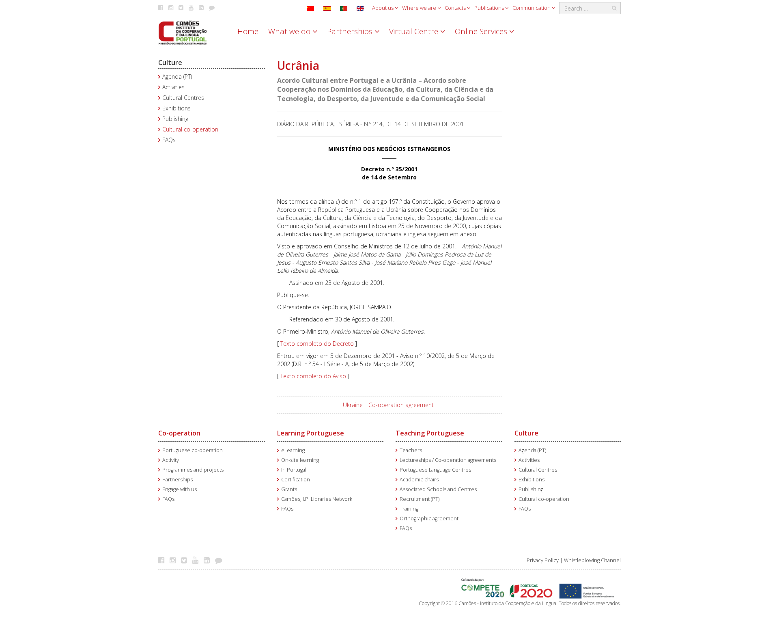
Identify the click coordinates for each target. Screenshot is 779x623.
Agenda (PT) (177, 76)
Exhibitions (176, 108)
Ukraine (353, 405)
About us (383, 7)
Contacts (456, 7)
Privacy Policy (543, 560)
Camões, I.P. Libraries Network (316, 499)
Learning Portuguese (310, 433)
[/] (182, 32)
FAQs (169, 140)
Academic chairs (419, 479)
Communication (532, 7)
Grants (289, 489)
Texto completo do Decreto (317, 343)
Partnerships (350, 31)
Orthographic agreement (429, 518)
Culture (170, 62)
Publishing (175, 119)
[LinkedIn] (209, 560)
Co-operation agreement (401, 405)
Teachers (411, 450)
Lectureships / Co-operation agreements (448, 460)
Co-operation (179, 433)
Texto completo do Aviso (313, 376)
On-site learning (300, 460)
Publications (489, 7)
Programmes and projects (193, 469)
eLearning (293, 450)
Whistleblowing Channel (592, 560)
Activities (173, 87)
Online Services (482, 31)
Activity (170, 460)
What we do (290, 31)
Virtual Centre (414, 31)
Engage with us (179, 489)
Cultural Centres (183, 97)
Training (409, 508)
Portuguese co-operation (192, 450)
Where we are (419, 7)
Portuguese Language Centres (435, 469)
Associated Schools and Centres (438, 489)
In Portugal (293, 469)
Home (247, 31)
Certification (295, 479)
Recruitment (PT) (419, 499)
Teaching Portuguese (430, 433)
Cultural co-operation (190, 129)
